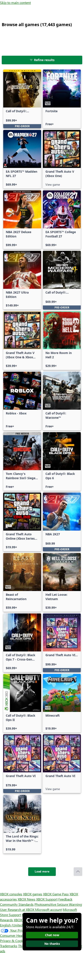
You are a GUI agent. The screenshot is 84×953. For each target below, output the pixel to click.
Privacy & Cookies (13, 940)
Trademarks (8, 946)
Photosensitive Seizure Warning (58, 904)
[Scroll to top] (78, 871)
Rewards (6, 920)
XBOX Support (47, 899)
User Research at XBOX (17, 909)
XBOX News (26, 899)
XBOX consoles (11, 894)
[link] (22, 99)
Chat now (52, 935)
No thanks (52, 944)
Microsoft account (48, 909)
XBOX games (32, 894)
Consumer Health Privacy (19, 935)
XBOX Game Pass (56, 894)
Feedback (65, 899)
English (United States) (17, 925)
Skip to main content (15, 2)
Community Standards (17, 904)
